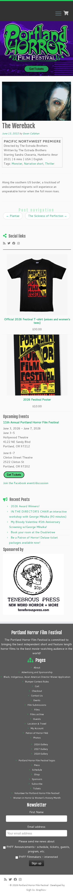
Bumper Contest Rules (37, 681)
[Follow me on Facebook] (14, 243)
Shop (37, 774)
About (37, 667)
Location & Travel (37, 723)
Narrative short (33, 164)
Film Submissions (37, 705)
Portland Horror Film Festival (33, 885)
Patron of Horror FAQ (37, 733)
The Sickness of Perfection (47, 216)
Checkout (37, 691)
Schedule (37, 769)
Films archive (37, 714)
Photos (37, 737)
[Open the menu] (58, 14)
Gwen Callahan (31, 133)
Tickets (37, 788)
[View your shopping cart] (66, 12)
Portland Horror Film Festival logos (37, 760)
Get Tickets (36, 69)
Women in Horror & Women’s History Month (37, 797)
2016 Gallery (41, 744)
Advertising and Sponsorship (37, 672)
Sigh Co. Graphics (36, 890)
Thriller (49, 164)
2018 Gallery (41, 753)
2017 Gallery (41, 749)
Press (37, 765)
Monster (17, 164)
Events (36, 700)
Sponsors (37, 779)
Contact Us (37, 695)
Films (37, 709)
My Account (37, 728)
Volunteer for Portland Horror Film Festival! (37, 793)
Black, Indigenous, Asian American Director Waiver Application (37, 677)
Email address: (36, 827)
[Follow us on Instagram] (19, 243)
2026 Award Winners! (25, 506)
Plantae (12, 216)
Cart (37, 686)
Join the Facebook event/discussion (25, 483)
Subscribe (37, 783)
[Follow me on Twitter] (10, 243)
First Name (36, 812)
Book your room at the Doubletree (33, 532)
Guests (37, 719)
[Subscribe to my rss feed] (5, 243)
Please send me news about (36, 841)
